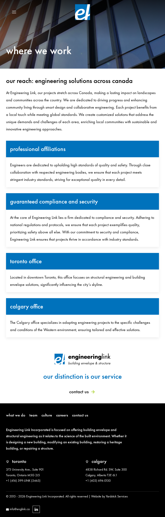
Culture (46, 415)
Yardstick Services (117, 496)
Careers (62, 415)
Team (33, 415)
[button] (14, 12)
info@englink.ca (19, 509)
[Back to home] (82, 12)
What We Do (15, 415)
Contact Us (79, 391)
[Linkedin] (36, 509)
